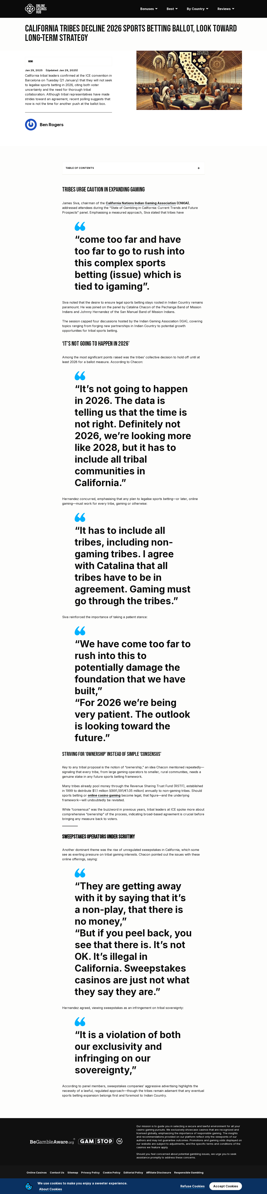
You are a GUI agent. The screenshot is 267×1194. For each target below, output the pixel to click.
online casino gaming (104, 795)
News (30, 61)
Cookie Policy (111, 1172)
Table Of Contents (79, 167)
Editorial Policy (133, 1172)
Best (170, 9)
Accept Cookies (225, 1186)
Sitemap (72, 1172)
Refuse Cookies (192, 1186)
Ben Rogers (52, 124)
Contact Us (57, 1172)
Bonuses (147, 9)
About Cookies (50, 1189)
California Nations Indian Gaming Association (141, 203)
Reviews (224, 9)
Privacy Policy (90, 1172)
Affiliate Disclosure (158, 1172)
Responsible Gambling (188, 1172)
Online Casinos (37, 1172)
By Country (196, 9)
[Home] (36, 9)
